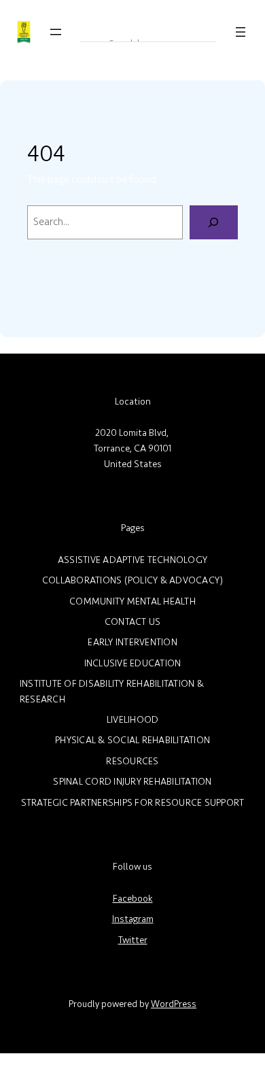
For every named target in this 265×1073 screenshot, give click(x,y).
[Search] (214, 222)
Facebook (133, 898)
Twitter (132, 940)
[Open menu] (56, 32)
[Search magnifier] (89, 31)
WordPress (173, 1004)
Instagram (133, 919)
